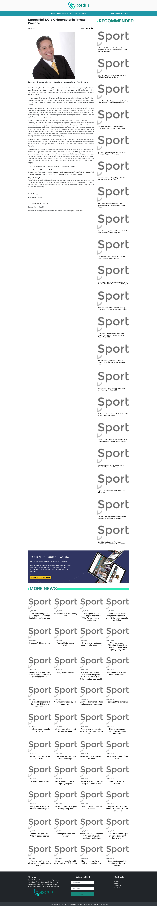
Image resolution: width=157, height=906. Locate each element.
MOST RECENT (62, 13)
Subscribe (82, 894)
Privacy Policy (103, 904)
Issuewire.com (62, 88)
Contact (117, 888)
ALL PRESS (73, 13)
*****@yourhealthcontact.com (38, 203)
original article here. (76, 210)
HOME (53, 13)
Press (116, 883)
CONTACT (82, 13)
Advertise (117, 886)
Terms (94, 904)
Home (116, 881)
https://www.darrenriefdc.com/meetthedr (68, 174)
